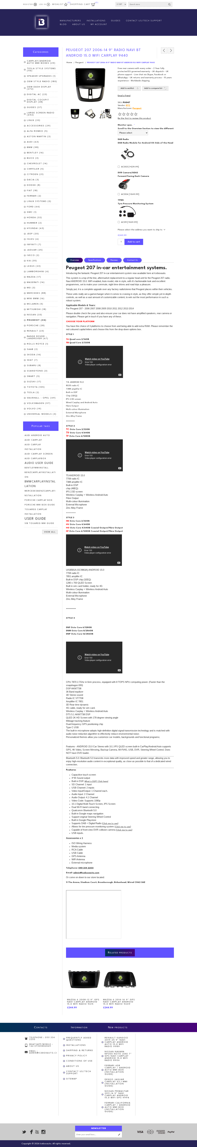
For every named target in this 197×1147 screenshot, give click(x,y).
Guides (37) (34, 107)
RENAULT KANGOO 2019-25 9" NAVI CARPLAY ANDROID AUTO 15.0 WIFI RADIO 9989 (116, 1042)
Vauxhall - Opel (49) (41, 398)
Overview (74, 260)
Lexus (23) (34, 266)
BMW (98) (33, 147)
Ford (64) (33, 207)
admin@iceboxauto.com (86, 873)
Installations (76, 1045)
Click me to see (110, 823)
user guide (35, 519)
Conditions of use (79, 1061)
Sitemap (71, 1079)
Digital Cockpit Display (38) (38, 101)
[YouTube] (36, 1131)
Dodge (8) (33, 185)
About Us (72, 1066)
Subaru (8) (34, 365)
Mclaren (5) (35, 304)
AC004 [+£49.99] (130, 194)
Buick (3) (33, 158)
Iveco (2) (33, 255)
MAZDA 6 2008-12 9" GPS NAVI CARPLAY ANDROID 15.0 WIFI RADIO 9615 (83, 1002)
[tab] (75, 260)
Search (169, 4)
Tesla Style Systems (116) (41, 69)
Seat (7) (32, 360)
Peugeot (137, 108)
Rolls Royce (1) (37, 344)
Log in (42, 4)
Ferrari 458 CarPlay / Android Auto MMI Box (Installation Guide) (118, 1069)
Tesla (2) (33, 392)
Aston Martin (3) (39, 136)
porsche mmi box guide (40, 505)
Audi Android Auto (37, 435)
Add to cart (134, 242)
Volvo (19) (34, 409)
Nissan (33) (34, 315)
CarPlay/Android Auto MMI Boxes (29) (41, 62)
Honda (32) (34, 217)
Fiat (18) (32, 190)
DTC (128, 105)
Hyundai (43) (35, 228)
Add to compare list (153, 88)
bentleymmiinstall (37, 468)
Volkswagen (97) (38, 403)
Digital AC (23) (37, 94)
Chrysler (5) (35, 169)
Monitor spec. (125, 125)
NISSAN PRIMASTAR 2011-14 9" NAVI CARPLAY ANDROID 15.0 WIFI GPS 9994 (117, 1094)
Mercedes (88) (36, 293)
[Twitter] (24, 1131)
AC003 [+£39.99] (130, 167)
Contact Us (132, 260)
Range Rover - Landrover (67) (37, 337)
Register (28, 4)
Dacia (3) (33, 180)
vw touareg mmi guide (39, 523)
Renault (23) (35, 331)
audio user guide (39, 463)
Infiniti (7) (34, 244)
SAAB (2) (32, 349)
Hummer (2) (34, 223)
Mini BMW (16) (35, 298)
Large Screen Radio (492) (40, 114)
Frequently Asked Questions (78, 1039)
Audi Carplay (33, 440)
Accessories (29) (39, 126)
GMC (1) (32, 212)
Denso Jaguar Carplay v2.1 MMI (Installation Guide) (116, 1082)
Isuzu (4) (33, 239)
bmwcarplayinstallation (40, 484)
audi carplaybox (35, 459)
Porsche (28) (36, 325)
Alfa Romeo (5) (37, 131)
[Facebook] (30, 1131)
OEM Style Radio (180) (42, 81)
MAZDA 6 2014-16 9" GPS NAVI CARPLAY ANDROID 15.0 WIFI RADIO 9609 (119, 1002)
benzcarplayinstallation (40, 474)
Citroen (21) (35, 174)
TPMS (121, 200)
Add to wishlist (127, 88)
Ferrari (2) (34, 196)
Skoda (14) (34, 355)
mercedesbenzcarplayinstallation (40, 493)
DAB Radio (123, 139)
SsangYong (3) (37, 371)
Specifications (94, 260)
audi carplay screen (39, 454)
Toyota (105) (36, 387)
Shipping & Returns (79, 1050)
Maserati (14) (36, 282)
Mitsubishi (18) (36, 309)
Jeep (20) (33, 234)
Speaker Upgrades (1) (41, 76)
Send (119, 1134)
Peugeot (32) (36, 320)
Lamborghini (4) (38, 271)
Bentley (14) (35, 153)
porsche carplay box (38, 500)
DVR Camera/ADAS (128, 173)
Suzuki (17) (34, 382)
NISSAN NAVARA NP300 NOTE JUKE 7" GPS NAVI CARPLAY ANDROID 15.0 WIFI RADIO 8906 (118, 1056)
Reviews (114, 260)
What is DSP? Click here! (96, 781)
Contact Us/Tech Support (78, 1072)
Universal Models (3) (41, 414)
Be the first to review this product (134, 118)
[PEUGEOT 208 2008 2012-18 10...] (171, 50)
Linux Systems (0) (39, 201)
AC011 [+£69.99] (129, 222)
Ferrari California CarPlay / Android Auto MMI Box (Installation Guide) (118, 1107)
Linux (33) (33, 120)
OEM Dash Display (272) (39, 88)
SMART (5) (33, 376)
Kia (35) (32, 261)
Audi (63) (33, 142)
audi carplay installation (33, 447)
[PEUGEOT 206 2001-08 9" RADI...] (164, 50)
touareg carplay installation (36, 511)
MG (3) (31, 288)
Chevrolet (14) (37, 163)
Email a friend (124, 96)
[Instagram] (43, 1131)
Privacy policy (76, 1056)
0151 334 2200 (86, 868)
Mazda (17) (34, 277)
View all (50, 532)
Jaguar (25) (35, 250)
